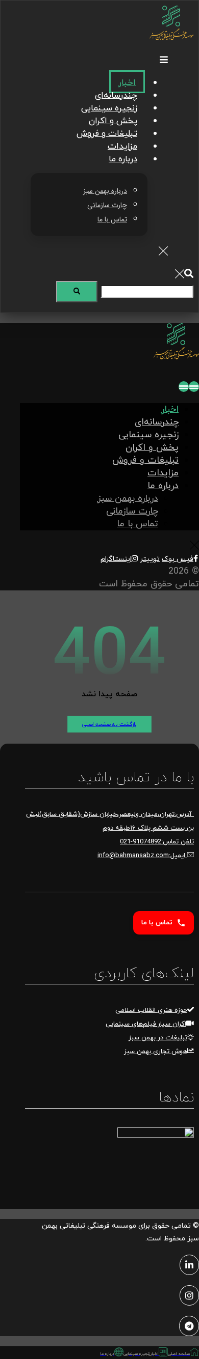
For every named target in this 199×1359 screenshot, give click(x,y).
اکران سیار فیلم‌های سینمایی (146, 1024)
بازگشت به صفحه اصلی (109, 724)
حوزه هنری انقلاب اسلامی (151, 1010)
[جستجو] (76, 291)
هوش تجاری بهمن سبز (155, 1051)
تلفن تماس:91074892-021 (157, 841)
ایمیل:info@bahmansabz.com (142, 855)
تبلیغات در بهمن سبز (158, 1037)
